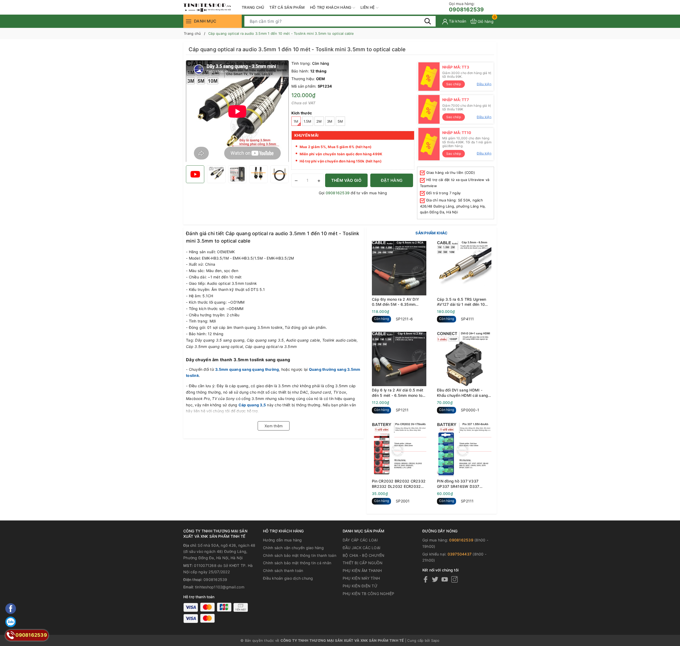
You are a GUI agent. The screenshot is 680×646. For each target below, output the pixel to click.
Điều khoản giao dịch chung (288, 578)
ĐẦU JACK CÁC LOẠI (361, 547)
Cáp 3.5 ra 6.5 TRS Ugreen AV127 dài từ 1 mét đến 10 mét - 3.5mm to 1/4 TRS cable (464, 302)
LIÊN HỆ (368, 7)
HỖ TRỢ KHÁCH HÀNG (331, 7)
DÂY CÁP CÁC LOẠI (360, 540)
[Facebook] (425, 579)
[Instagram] (454, 579)
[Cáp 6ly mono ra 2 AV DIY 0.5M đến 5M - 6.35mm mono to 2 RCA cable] (399, 268)
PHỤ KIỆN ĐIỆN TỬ (360, 586)
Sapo (435, 640)
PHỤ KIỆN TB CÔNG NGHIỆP (368, 593)
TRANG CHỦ (253, 7)
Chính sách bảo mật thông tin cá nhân (297, 563)
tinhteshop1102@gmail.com (219, 587)
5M (340, 121)
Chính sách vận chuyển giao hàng (293, 547)
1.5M (308, 121)
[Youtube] (444, 579)
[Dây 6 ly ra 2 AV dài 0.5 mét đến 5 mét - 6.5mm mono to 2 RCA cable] (399, 359)
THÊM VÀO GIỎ (346, 180)
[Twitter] (435, 579)
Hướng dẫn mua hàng (282, 540)
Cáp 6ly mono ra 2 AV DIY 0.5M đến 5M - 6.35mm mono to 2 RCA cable (395, 302)
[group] (237, 111)
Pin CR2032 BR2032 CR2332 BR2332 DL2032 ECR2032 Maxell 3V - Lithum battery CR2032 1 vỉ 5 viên (399, 484)
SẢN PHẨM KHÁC (431, 233)
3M (330, 121)
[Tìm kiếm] (428, 21)
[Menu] (188, 21)
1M (296, 121)
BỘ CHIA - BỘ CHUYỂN (364, 555)
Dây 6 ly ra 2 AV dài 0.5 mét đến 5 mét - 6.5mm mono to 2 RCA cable (399, 393)
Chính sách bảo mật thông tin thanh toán (299, 555)
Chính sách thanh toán (283, 570)
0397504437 (460, 554)
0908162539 (466, 7)
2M (319, 121)
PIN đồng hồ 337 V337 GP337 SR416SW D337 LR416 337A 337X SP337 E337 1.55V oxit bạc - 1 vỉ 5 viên (462, 484)
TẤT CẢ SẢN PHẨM (287, 7)
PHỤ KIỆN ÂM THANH (362, 570)
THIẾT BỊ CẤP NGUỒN (363, 563)
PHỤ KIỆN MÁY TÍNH (361, 578)
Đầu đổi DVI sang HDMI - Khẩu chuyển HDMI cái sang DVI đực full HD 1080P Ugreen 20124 (462, 393)
